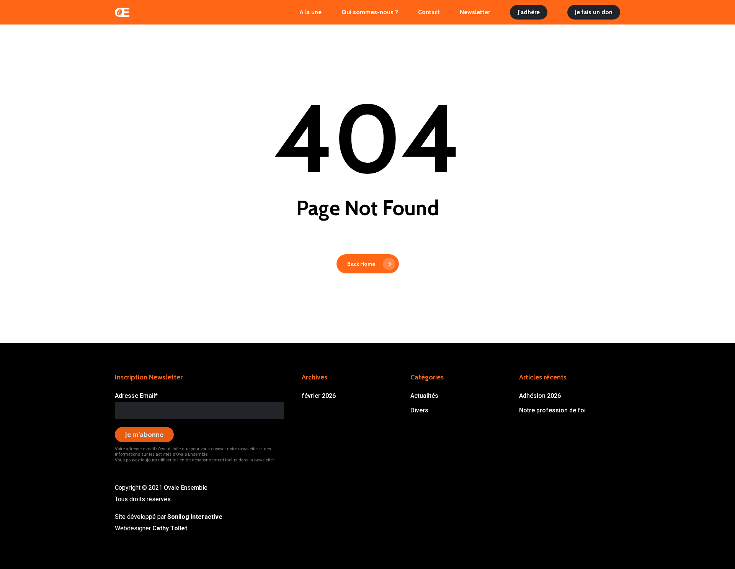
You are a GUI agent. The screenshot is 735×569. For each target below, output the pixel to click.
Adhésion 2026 (540, 395)
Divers (419, 410)
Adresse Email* (136, 395)
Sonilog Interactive (194, 516)
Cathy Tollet (169, 528)
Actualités (424, 395)
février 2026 (319, 395)
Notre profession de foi (552, 410)
